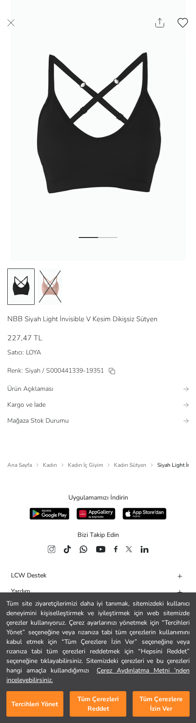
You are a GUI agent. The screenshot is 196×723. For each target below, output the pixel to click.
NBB (15, 319)
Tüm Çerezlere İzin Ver (161, 704)
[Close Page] (11, 22)
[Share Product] (160, 23)
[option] (21, 286)
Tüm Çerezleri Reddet (98, 704)
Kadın (50, 465)
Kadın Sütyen (130, 465)
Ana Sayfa (19, 465)
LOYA (33, 352)
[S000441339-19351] (112, 371)
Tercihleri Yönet (34, 704)
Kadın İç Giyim (85, 465)
